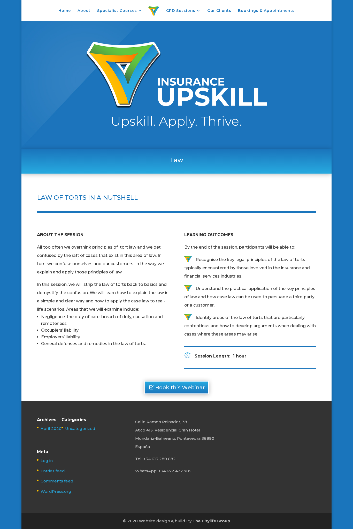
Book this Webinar (180, 387)
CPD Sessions (180, 11)
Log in (47, 460)
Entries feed (53, 470)
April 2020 (51, 428)
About (84, 11)
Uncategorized (80, 428)
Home (64, 11)
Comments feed (57, 481)
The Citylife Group (211, 520)
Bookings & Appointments (266, 11)
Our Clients (219, 11)
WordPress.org (56, 491)
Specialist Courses (117, 11)
